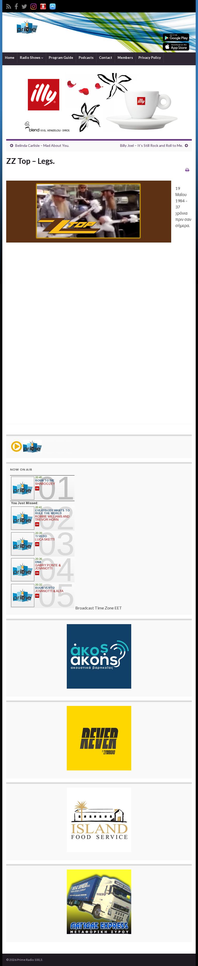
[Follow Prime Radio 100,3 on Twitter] (24, 5)
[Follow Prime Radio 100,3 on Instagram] (33, 5)
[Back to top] (186, 954)
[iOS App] (53, 5)
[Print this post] (187, 169)
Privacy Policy (149, 57)
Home (9, 57)
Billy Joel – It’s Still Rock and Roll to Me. (151, 145)
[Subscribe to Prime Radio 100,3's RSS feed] (8, 5)
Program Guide (61, 57)
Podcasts (86, 57)
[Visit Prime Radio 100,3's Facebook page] (16, 5)
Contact (105, 57)
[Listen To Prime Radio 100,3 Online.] (43, 5)
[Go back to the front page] (99, 32)
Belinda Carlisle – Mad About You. (42, 145)
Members (125, 57)
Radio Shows (30, 57)
